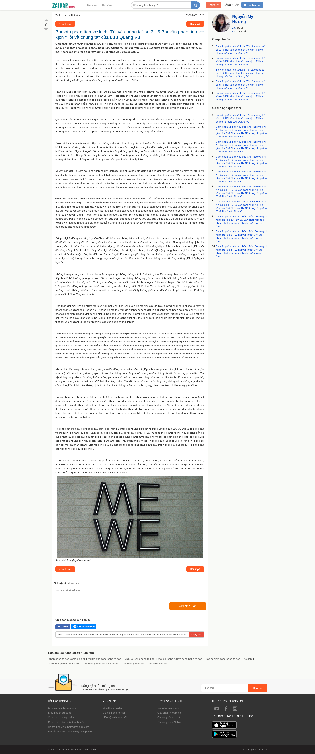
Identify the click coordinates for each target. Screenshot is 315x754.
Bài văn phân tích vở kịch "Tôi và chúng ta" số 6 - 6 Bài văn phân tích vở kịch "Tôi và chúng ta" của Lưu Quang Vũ (240, 96)
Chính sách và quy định (61, 717)
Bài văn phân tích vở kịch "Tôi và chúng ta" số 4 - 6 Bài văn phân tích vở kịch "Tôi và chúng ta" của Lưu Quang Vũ (240, 73)
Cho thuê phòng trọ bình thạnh (100, 663)
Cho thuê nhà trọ (157, 663)
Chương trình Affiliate (170, 722)
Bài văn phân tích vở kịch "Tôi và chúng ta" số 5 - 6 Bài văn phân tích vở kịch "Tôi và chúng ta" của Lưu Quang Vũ (240, 84)
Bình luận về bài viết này (66, 583)
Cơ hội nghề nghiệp (114, 712)
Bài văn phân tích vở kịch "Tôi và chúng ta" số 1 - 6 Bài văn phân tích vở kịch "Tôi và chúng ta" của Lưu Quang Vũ (240, 49)
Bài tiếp (194, 23)
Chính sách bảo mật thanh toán (66, 722)
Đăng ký (213, 5)
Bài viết (92, 4)
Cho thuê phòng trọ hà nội (64, 663)
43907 (235, 31)
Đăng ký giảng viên (169, 707)
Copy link (196, 634)
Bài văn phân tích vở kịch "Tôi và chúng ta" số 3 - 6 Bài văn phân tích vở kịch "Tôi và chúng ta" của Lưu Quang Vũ (240, 61)
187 (234, 28)
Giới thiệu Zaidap (113, 707)
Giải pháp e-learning (169, 712)
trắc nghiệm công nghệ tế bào (223, 658)
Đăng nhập (231, 4)
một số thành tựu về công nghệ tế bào (180, 658)
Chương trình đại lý (169, 717)
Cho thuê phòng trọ (133, 663)
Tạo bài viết (253, 4)
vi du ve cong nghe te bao (140, 658)
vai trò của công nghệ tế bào (104, 658)
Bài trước (65, 23)
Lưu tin (64, 626)
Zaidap (248, 658)
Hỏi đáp (107, 4)
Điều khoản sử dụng (59, 712)
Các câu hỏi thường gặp (62, 707)
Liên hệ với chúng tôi (115, 717)
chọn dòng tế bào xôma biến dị (67, 658)
